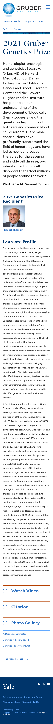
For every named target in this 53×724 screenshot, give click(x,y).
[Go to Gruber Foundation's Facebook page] (39, 684)
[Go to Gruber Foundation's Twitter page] (43, 684)
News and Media (11, 21)
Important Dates (34, 21)
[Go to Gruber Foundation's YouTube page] (48, 684)
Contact (18, 29)
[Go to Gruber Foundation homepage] (22, 10)
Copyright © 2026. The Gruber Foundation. (21, 713)
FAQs (6, 29)
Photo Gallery (25, 623)
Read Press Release (13, 659)
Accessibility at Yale (11, 710)
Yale (8, 687)
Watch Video (25, 591)
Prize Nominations (12, 697)
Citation (20, 607)
